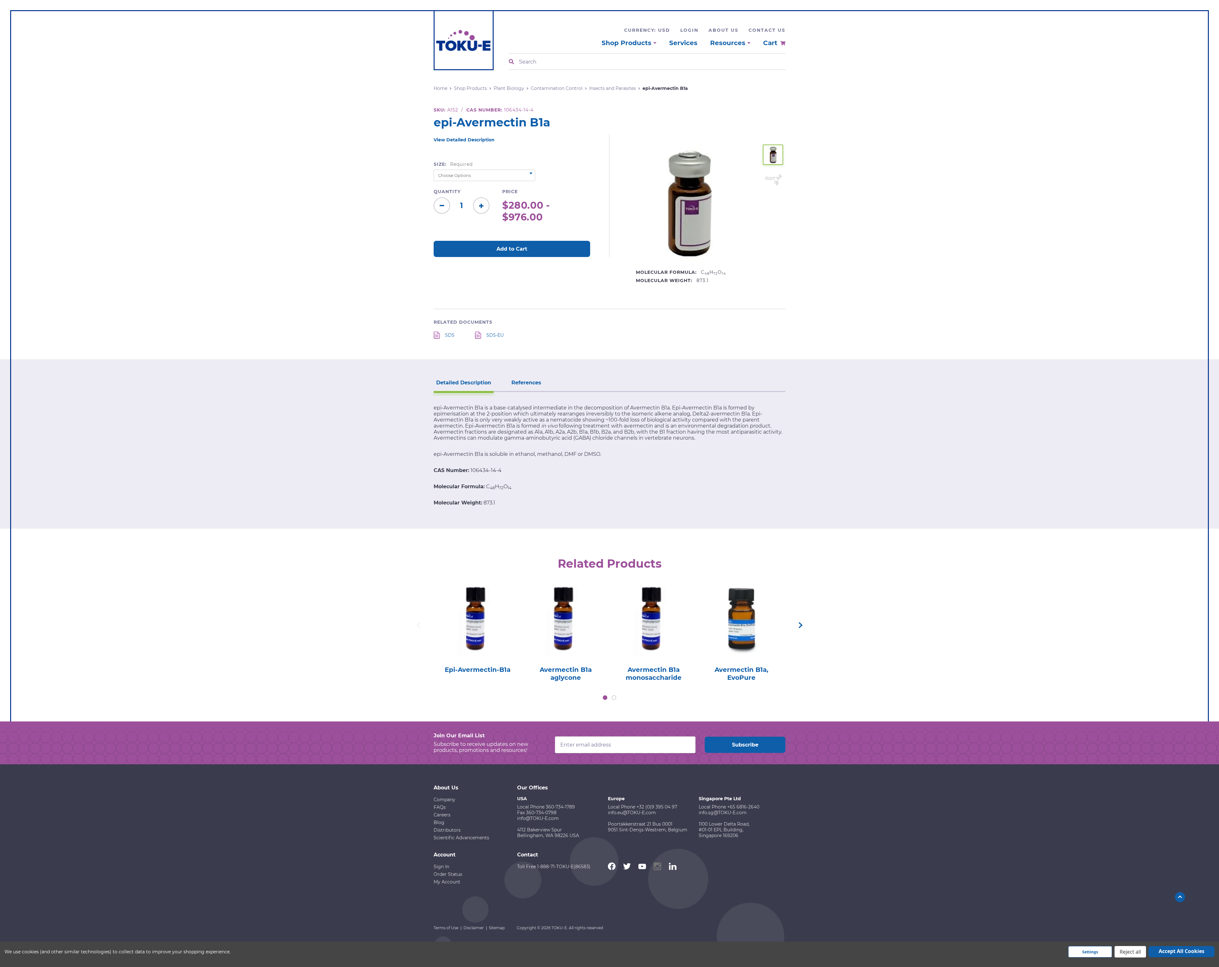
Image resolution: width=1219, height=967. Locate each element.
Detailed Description (463, 383)
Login (689, 30)
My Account (447, 882)
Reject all (1130, 951)
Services (683, 43)
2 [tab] (614, 697)
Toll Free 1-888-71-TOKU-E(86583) (553, 866)
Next (801, 625)
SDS (450, 335)
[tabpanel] (478, 626)
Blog (439, 822)
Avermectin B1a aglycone (566, 674)
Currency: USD (647, 30)
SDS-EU (495, 335)
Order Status (448, 874)
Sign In (441, 866)
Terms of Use (446, 927)
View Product (477, 611)
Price (510, 191)
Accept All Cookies (1181, 951)
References (526, 383)
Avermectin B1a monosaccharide (654, 674)
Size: (453, 164)
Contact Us (767, 30)
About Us (723, 30)
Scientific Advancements (461, 838)
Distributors (447, 830)
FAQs (440, 807)
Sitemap (497, 927)
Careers (442, 815)
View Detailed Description (464, 140)
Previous (418, 625)
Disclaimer (473, 927)
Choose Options (477, 629)
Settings (1090, 952)
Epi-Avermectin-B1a (477, 669)
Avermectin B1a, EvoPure (741, 674)
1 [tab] (605, 697)
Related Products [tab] (610, 564)
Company (444, 799)
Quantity (447, 191)
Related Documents (463, 322)
